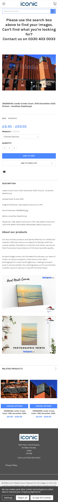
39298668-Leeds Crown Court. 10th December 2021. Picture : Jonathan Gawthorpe (43, 413)
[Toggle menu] (3, 3)
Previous (49, 369)
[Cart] (55, 3)
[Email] (4, 172)
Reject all (22, 497)
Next (55, 369)
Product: (11, 131)
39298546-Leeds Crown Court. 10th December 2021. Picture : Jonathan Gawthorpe (14, 413)
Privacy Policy (11, 465)
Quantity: (7, 143)
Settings (8, 497)
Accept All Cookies (42, 497)
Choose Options (15, 406)
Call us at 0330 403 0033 (29, 458)
